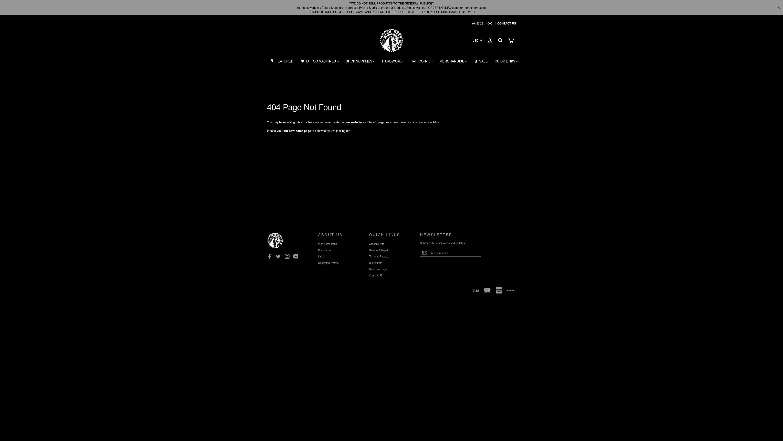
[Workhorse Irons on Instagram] (287, 256)
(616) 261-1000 (482, 23)
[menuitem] (282, 61)
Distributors (324, 250)
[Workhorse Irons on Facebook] (269, 256)
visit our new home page (294, 131)
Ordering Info (376, 244)
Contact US (376, 275)
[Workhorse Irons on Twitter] (278, 256)
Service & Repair (379, 250)
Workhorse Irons (327, 244)
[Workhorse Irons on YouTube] (295, 256)
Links (321, 256)
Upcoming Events (328, 263)
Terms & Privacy (378, 256)
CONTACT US (506, 23)
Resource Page (378, 269)
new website (353, 122)
